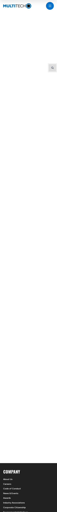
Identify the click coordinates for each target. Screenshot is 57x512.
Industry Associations (14, 502)
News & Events (10, 493)
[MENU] (50, 6)
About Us (7, 479)
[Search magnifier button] (52, 67)
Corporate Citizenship (14, 507)
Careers (7, 484)
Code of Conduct (12, 488)
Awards (7, 498)
